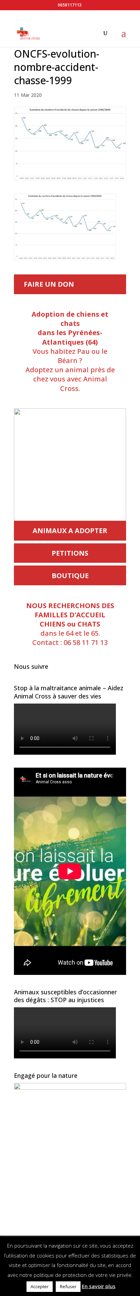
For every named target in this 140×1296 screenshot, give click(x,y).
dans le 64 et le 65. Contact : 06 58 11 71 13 (70, 624)
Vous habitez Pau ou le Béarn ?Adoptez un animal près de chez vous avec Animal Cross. (70, 351)
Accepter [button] (40, 1286)
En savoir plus (99, 1286)
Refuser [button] (68, 1286)
